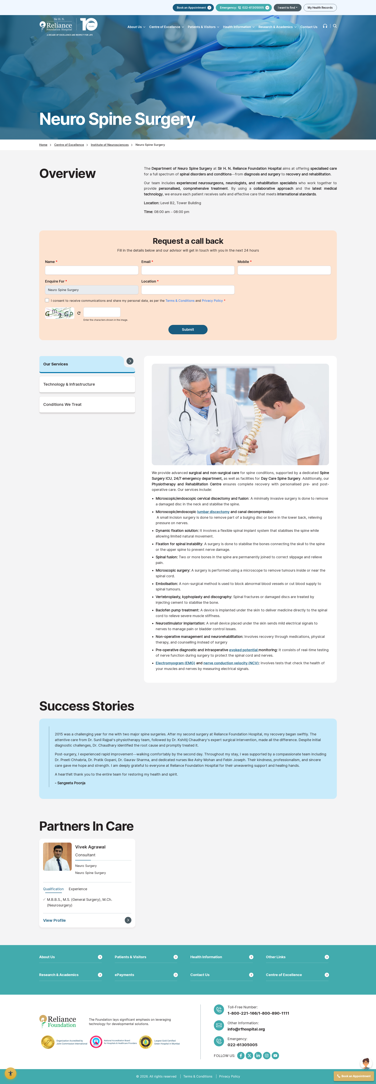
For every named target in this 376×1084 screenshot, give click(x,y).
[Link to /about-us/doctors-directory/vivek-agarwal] (57, 856)
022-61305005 (243, 1044)
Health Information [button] (237, 27)
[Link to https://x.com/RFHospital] (249, 1055)
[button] (325, 26)
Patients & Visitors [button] (202, 27)
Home (43, 145)
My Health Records (320, 7)
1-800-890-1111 (273, 1013)
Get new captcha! (78, 313)
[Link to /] (68, 26)
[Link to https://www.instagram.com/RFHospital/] (266, 1055)
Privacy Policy (212, 301)
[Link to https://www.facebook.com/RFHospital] (241, 1055)
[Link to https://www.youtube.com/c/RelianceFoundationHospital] (275, 1055)
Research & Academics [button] (275, 27)
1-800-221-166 (242, 1013)
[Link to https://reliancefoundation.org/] (62, 1022)
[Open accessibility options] (10, 1073)
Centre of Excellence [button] (164, 27)
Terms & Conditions (179, 301)
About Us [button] (134, 27)
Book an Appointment (191, 7)
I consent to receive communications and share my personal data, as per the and (138, 301)
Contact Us (308, 27)
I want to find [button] (286, 7)
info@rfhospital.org (246, 1029)
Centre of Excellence (69, 145)
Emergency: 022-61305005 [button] (242, 7)
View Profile (54, 920)
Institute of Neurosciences (110, 145)
